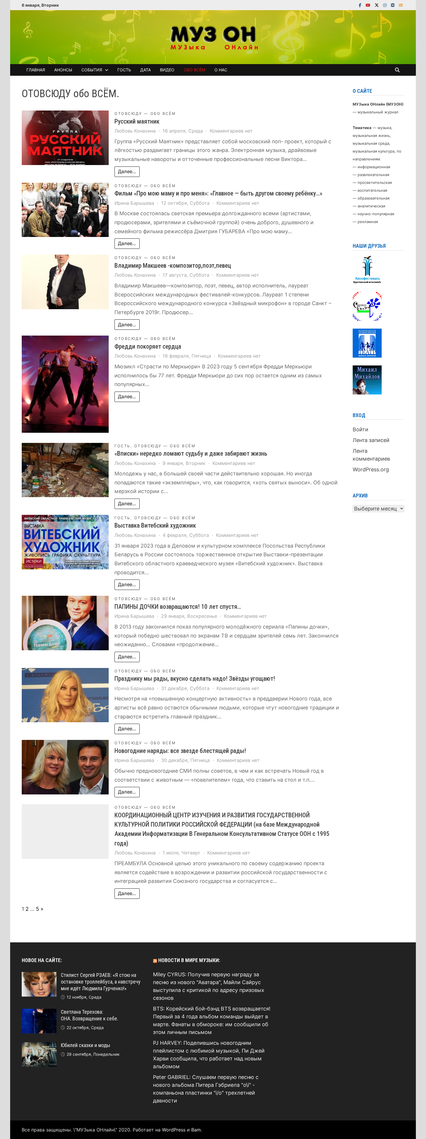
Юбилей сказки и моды (85, 1045)
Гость (124, 69)
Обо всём (194, 69)
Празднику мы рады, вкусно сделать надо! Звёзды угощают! (194, 678)
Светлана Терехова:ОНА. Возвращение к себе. (89, 1015)
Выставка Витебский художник (155, 525)
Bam (196, 1130)
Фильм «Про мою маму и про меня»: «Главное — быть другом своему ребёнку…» (218, 193)
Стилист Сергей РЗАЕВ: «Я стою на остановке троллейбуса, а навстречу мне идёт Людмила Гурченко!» (101, 981)
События (91, 69)
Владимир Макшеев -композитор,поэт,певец (172, 265)
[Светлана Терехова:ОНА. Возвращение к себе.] (39, 1013)
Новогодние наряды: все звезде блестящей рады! (180, 750)
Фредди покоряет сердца (147, 346)
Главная (35, 69)
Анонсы (63, 69)
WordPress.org (371, 469)
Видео (167, 69)
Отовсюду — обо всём (145, 113)
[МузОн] (213, 37)
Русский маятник (136, 121)
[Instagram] (385, 5)
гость (122, 446)
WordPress (173, 1130)
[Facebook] (360, 5)
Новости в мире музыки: (189, 960)
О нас (220, 69)
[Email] (400, 5)
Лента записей (371, 440)
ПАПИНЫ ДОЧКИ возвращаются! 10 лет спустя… (177, 606)
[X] (377, 5)
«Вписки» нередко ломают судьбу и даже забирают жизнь (190, 453)
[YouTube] (368, 5)
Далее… (127, 171)
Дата (145, 69)
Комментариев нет (231, 131)
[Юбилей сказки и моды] (39, 1046)
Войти (360, 429)
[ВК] (393, 5)
